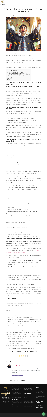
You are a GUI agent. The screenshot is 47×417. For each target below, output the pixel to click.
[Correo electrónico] (22, 375)
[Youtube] (8, 393)
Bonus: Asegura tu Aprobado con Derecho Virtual (15, 77)
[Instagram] (2, 393)
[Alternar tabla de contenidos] (29, 70)
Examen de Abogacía (6, 398)
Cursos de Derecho (5, 397)
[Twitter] (6, 393)
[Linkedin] (9, 393)
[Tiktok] (6, 395)
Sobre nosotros (6, 401)
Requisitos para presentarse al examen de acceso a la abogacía (19, 74)
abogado (13, 53)
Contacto (6, 404)
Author (8, 79)
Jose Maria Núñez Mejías (18, 365)
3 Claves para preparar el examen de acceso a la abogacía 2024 (18, 75)
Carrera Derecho (31, 15)
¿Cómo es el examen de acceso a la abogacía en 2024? (18, 73)
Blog (6, 402)
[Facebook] (4, 393)
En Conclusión (9, 78)
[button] (30, 3)
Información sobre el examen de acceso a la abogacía (16, 72)
